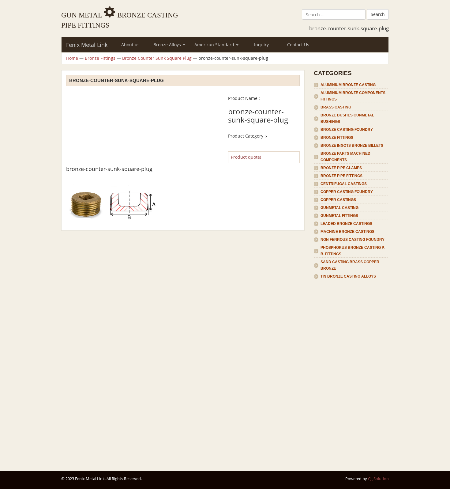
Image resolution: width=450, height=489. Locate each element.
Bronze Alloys (167, 44)
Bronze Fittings (100, 58)
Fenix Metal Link (86, 44)
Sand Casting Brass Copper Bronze (350, 265)
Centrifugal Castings (344, 184)
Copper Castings (338, 200)
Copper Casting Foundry (347, 192)
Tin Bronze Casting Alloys (348, 276)
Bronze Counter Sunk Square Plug (157, 58)
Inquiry (261, 44)
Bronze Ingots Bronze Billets (352, 145)
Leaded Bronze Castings (346, 224)
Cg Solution (378, 478)
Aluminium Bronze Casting (348, 85)
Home (72, 58)
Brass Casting (336, 107)
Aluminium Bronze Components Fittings (353, 96)
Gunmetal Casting (339, 208)
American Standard (214, 44)
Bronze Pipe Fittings (341, 176)
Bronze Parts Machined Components (345, 156)
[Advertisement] (351, 372)
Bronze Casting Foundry (347, 129)
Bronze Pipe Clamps (341, 168)
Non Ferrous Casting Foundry (352, 239)
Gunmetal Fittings (339, 216)
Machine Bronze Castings (347, 231)
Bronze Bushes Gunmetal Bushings (347, 118)
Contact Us (298, 44)
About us (130, 44)
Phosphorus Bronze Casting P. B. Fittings (352, 250)
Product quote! (246, 157)
